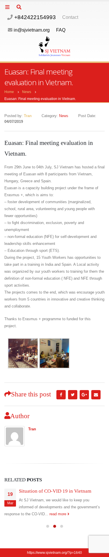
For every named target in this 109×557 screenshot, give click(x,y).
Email (96, 394)
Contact (70, 17)
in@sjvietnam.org (32, 30)
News (63, 116)
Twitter (72, 394)
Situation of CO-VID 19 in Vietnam (55, 491)
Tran (32, 429)
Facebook (61, 394)
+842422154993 (34, 17)
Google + (84, 394)
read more (58, 514)
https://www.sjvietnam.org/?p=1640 (54, 552)
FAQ (60, 30)
